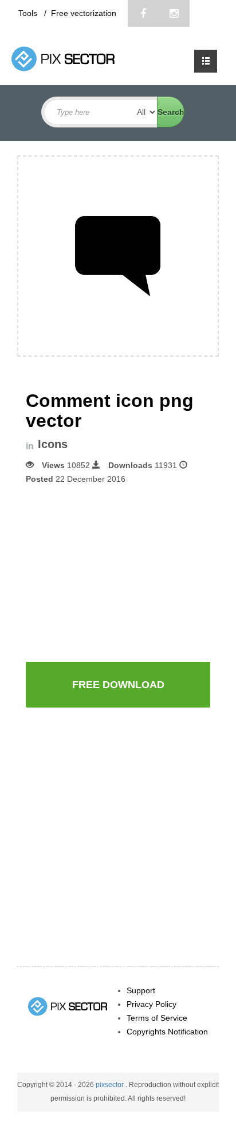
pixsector (110, 1085)
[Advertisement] (122, 572)
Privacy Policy (151, 1004)
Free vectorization (83, 13)
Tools (29, 13)
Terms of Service (157, 1017)
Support (141, 990)
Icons (53, 444)
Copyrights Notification (167, 1031)
